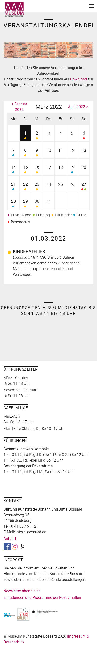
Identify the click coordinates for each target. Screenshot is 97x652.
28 (13, 201)
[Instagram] (15, 546)
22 (25, 184)
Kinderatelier (29, 251)
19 (72, 167)
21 (13, 184)
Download (79, 79)
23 (37, 184)
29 (25, 201)
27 (83, 184)
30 (37, 201)
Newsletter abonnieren (22, 591)
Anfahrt (10, 538)
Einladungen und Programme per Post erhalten (42, 597)
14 (13, 167)
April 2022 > (78, 107)
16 (37, 167)
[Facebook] (7, 546)
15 (25, 167)
